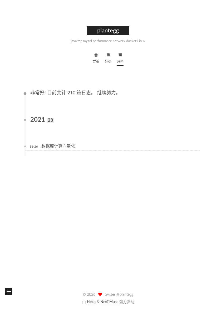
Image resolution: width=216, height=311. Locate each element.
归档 (120, 62)
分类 (108, 62)
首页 (95, 62)
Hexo (91, 302)
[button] (8, 291)
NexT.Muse (109, 302)
